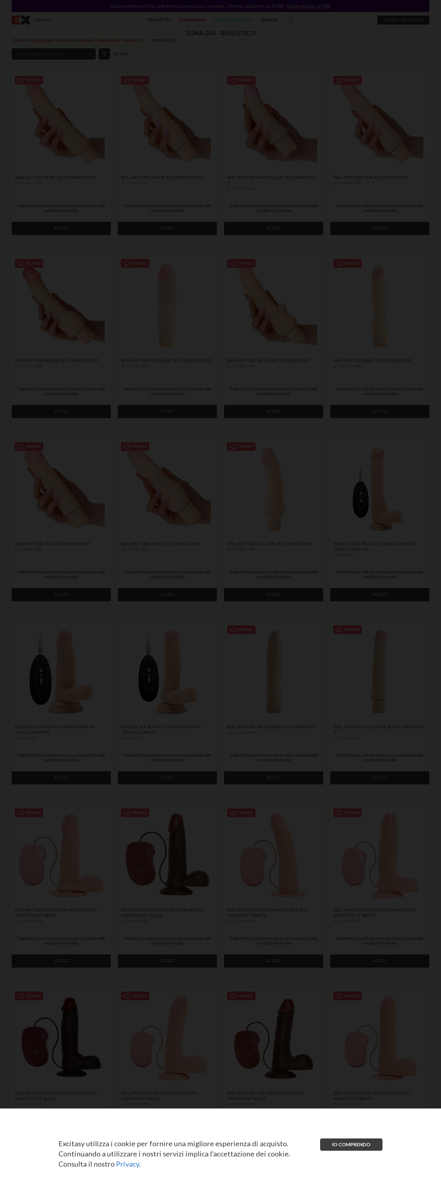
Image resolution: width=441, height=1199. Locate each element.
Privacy (127, 1163)
